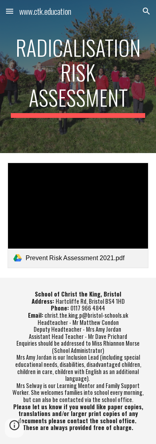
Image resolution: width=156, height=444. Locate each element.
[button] (9, 11)
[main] (78, 76)
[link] (78, 215)
